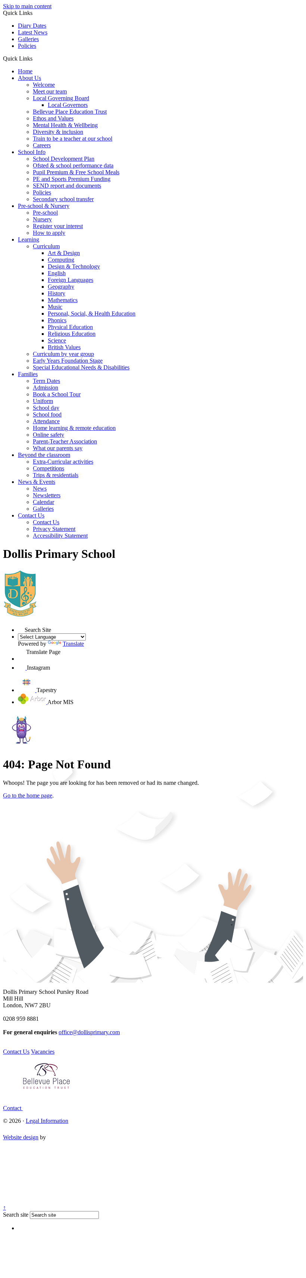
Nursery (42, 219)
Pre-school (45, 212)
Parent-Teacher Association (65, 441)
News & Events (36, 482)
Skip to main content (27, 6)
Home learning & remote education (74, 428)
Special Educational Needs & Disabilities (81, 367)
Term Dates (46, 381)
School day (46, 408)
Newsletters (46, 495)
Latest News (32, 32)
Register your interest (58, 226)
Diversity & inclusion (58, 132)
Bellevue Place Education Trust (70, 111)
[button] (35, 58)
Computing (61, 259)
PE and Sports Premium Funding (71, 179)
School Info (32, 152)
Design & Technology (74, 266)
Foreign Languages (70, 280)
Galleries (28, 39)
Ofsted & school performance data (73, 165)
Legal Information (47, 1121)
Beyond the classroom (44, 455)
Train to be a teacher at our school (72, 138)
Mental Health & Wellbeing (65, 125)
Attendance (46, 421)
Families (28, 374)
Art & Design (64, 253)
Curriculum (46, 246)
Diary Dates (32, 25)
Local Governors (68, 105)
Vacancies (42, 1051)
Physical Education (70, 327)
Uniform (43, 401)
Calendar (43, 502)
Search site (15, 1214)
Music (55, 307)
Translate (73, 643)
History (56, 293)
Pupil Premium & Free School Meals (76, 172)
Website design (20, 1137)
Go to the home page (27, 795)
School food (47, 414)
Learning (28, 239)
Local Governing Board (61, 98)
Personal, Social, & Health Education (91, 313)
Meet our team (50, 91)
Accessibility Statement (60, 535)
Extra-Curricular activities (63, 461)
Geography (61, 286)
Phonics (57, 320)
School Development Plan (63, 159)
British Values (64, 347)
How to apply (49, 233)
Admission (45, 387)
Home (25, 71)
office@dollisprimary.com (89, 1032)
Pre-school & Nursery (43, 206)
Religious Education (72, 334)
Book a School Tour (57, 394)
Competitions (48, 468)
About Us (29, 78)
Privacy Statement (54, 529)
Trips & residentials (55, 475)
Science (57, 340)
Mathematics (63, 300)
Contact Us (31, 515)
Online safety (48, 434)
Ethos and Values (53, 118)
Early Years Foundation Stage (68, 360)
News (40, 488)
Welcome (44, 85)
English (57, 273)
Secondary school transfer (63, 199)
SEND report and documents (67, 185)
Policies (27, 46)
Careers (42, 145)
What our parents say (57, 448)
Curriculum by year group (63, 354)
